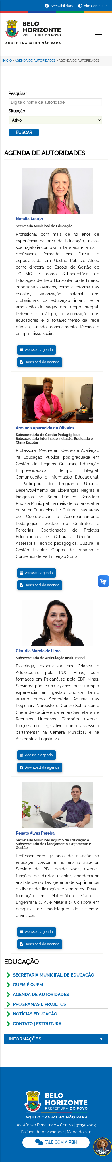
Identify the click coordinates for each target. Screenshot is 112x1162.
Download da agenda (41, 362)
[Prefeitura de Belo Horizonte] (32, 29)
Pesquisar (18, 93)
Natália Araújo (29, 219)
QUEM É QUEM (28, 984)
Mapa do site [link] (79, 1132)
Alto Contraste (95, 6)
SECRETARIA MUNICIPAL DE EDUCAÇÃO (53, 975)
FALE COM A (60, 1142)
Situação (17, 111)
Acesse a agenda (38, 350)
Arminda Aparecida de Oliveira (45, 428)
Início (7, 61)
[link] (56, 1142)
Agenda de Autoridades (35, 61)
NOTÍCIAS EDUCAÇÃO (35, 1014)
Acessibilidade (63, 6)
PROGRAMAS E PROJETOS (39, 1004)
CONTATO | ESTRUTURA (37, 1023)
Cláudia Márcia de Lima (38, 651)
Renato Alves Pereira (35, 833)
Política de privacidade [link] (42, 1132)
